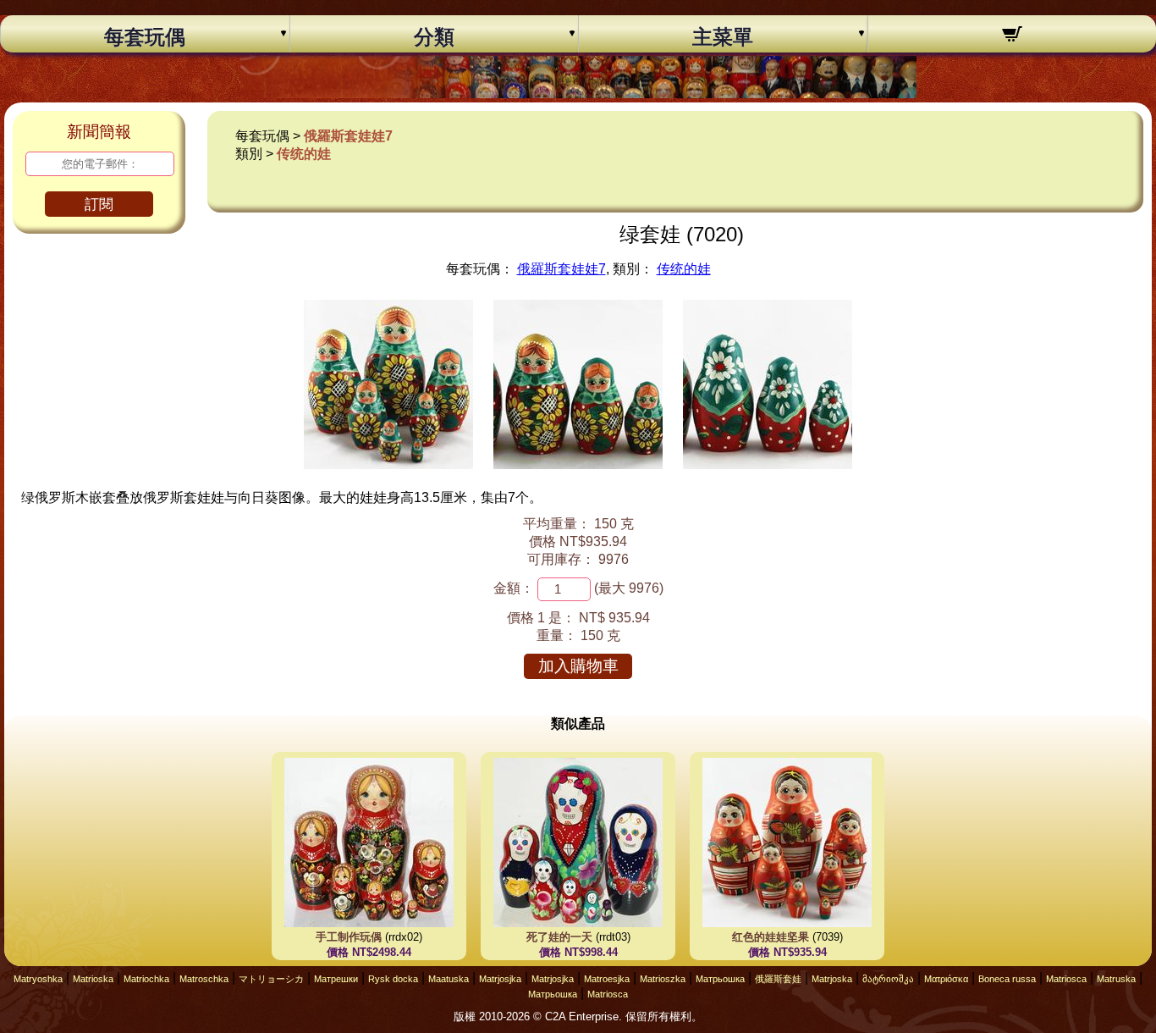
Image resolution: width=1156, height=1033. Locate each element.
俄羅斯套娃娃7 (348, 136)
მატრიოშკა (888, 979)
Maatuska (448, 979)
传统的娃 (304, 153)
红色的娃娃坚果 (770, 937)
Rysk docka (393, 979)
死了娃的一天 (559, 937)
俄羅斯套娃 (778, 979)
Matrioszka (662, 979)
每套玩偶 (144, 37)
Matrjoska (832, 979)
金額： (513, 588)
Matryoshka (38, 979)
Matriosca (1066, 979)
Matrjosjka (500, 979)
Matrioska (93, 979)
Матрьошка (720, 979)
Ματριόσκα (946, 979)
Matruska (1116, 979)
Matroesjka (607, 979)
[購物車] (1012, 36)
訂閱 (99, 204)
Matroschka (203, 979)
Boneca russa (1007, 979)
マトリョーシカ (271, 979)
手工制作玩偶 (349, 937)
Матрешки (336, 979)
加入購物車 (578, 666)
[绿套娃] (388, 464)
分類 (434, 37)
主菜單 (722, 37)
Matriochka (146, 979)
